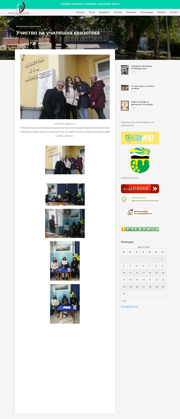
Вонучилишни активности (28, 26)
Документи (104, 12)
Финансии (131, 12)
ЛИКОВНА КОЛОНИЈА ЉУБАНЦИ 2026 (141, 67)
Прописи (161, 12)
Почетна (80, 12)
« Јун (123, 300)
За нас (92, 12)
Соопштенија (147, 12)
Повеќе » (134, 72)
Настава (118, 12)
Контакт (174, 12)
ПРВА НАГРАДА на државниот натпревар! (142, 103)
